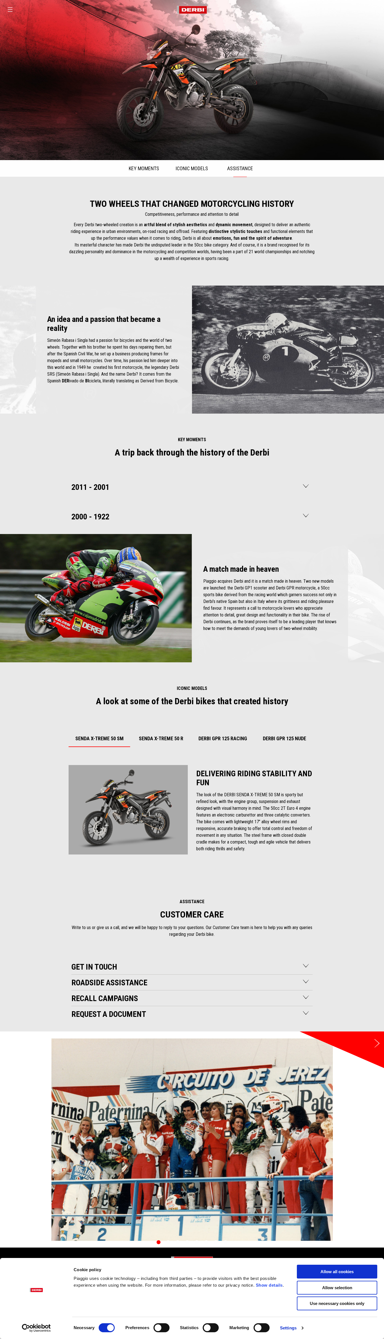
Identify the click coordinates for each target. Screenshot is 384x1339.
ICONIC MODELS (192, 168)
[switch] (161, 1327)
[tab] (99, 737)
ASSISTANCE (240, 168)
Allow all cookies (337, 1271)
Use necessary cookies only (337, 1303)
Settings (288, 1327)
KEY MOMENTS (144, 168)
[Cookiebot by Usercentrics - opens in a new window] (36, 1328)
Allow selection (337, 1287)
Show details (269, 1285)
